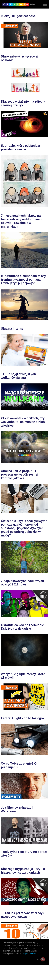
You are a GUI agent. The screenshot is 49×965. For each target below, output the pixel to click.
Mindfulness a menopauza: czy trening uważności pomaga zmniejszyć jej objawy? (23, 279)
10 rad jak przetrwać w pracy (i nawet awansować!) (23, 914)
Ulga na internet (13, 328)
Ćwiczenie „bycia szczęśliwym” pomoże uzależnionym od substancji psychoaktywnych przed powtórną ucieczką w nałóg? (24, 528)
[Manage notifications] (43, 959)
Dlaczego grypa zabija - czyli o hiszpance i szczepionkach (23, 870)
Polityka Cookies (29, 954)
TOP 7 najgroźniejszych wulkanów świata (18, 375)
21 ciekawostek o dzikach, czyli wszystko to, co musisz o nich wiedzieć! (23, 421)
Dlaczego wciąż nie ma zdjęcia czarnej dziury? (23, 103)
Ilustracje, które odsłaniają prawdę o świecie (20, 147)
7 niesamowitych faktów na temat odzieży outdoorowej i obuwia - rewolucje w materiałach (21, 221)
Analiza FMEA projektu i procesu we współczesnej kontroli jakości (19, 474)
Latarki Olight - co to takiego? (23, 718)
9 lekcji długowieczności (18, 16)
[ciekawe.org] (19, 5)
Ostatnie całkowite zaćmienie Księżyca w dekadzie (22, 626)
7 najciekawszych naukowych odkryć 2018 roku (22, 582)
